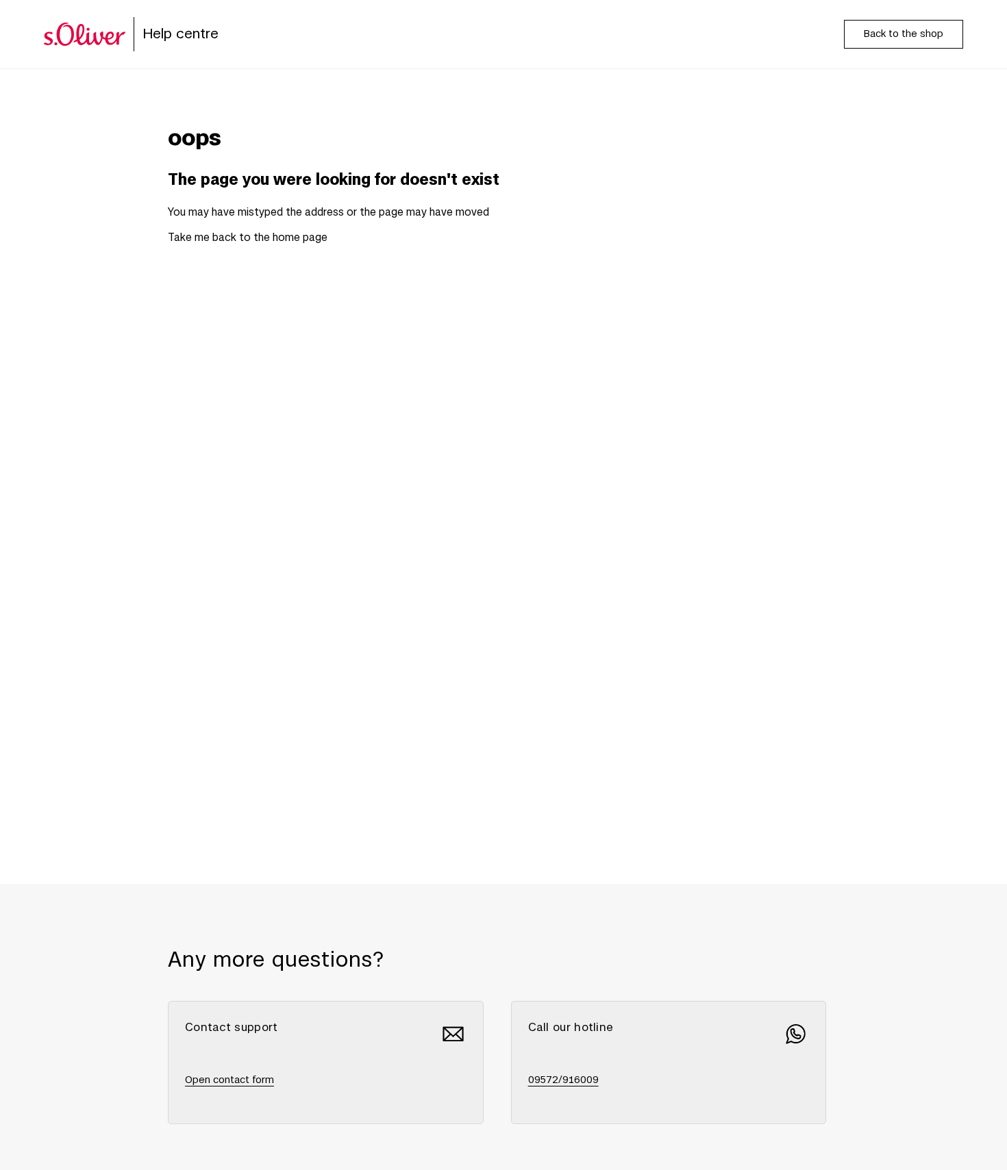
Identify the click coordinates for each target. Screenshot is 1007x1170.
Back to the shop (903, 34)
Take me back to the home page (247, 238)
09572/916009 (563, 1080)
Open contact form (229, 1080)
